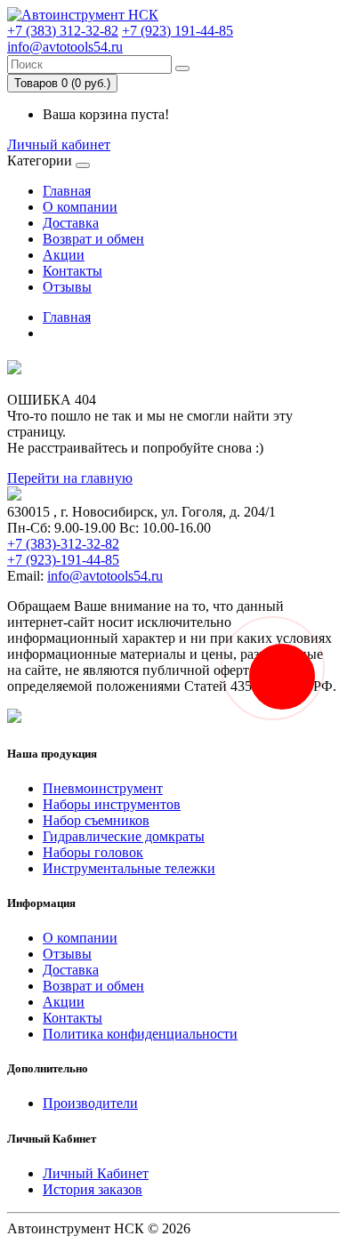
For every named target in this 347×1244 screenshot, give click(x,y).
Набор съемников (96, 820)
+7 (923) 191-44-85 (177, 30)
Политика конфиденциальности (140, 1033)
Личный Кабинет (96, 1173)
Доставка (71, 222)
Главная (67, 190)
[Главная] (82, 14)
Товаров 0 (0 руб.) (62, 83)
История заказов (92, 1189)
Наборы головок (93, 852)
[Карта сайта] (14, 718)
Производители (90, 1103)
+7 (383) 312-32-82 (62, 30)
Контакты (72, 270)
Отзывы (67, 286)
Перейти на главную (70, 478)
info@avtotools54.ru (65, 46)
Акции (64, 254)
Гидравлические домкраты (124, 836)
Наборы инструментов (112, 804)
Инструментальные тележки (129, 868)
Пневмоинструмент (103, 788)
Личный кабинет (58, 144)
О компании (80, 206)
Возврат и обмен (93, 238)
